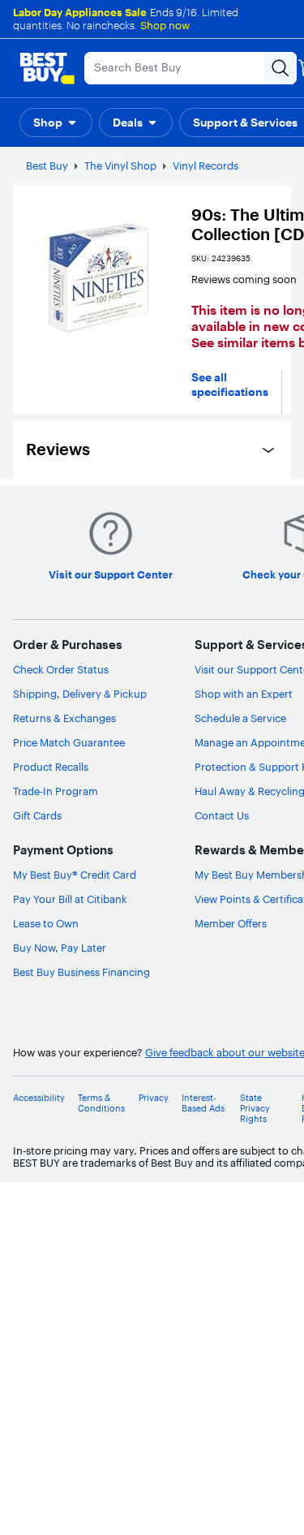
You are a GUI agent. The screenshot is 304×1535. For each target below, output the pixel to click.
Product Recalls (50, 766)
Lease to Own (46, 923)
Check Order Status (61, 669)
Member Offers (231, 923)
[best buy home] (47, 68)
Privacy (154, 1098)
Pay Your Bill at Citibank (70, 898)
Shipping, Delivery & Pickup (80, 693)
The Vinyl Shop (120, 165)
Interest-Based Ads (203, 1103)
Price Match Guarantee (69, 742)
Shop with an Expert (244, 693)
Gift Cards (37, 815)
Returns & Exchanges (64, 718)
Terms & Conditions (101, 1103)
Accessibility (39, 1098)
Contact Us (222, 815)
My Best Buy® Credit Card (74, 874)
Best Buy (47, 165)
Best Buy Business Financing (81, 971)
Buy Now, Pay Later (59, 947)
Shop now (165, 25)
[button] (55, 122)
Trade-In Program (55, 791)
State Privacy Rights (255, 1108)
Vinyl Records (205, 165)
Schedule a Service (240, 718)
